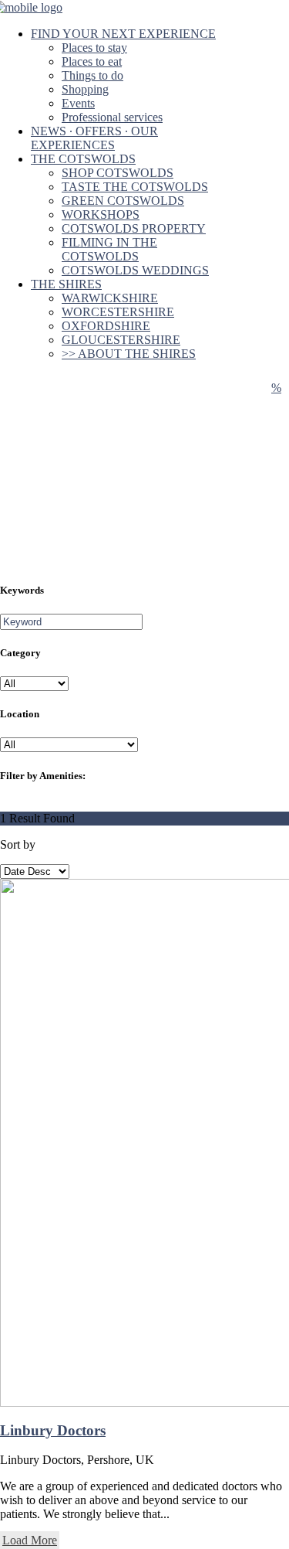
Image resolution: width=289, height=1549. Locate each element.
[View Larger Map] (276, 387)
